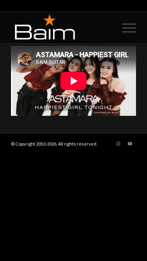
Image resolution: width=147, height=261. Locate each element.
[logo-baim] (61, 27)
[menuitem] (125, 27)
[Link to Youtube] (130, 143)
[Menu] (125, 27)
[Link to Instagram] (118, 143)
